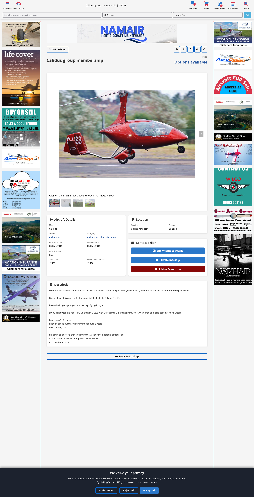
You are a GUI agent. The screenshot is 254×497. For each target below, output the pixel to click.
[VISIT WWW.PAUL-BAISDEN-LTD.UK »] (233, 154)
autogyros (54, 237)
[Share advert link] (204, 49)
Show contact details (170, 250)
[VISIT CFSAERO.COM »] (21, 227)
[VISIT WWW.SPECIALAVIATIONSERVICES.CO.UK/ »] (233, 220)
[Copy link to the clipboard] (177, 49)
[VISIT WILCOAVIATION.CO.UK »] (21, 127)
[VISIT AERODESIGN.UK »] (21, 158)
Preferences (106, 490)
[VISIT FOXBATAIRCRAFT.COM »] (21, 292)
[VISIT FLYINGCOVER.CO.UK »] (21, 78)
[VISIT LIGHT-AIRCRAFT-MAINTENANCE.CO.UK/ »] (127, 34)
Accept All (149, 490)
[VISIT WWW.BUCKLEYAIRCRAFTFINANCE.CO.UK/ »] (21, 318)
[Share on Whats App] (184, 49)
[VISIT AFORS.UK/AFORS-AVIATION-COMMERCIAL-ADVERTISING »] (233, 84)
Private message (170, 260)
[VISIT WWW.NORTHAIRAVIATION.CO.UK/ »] (233, 259)
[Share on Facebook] (190, 49)
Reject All (129, 490)
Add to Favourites (170, 269)
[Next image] (201, 134)
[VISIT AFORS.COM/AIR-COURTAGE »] (21, 258)
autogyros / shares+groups (101, 237)
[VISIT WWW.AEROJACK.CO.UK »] (21, 34)
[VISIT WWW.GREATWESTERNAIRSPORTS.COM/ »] (21, 190)
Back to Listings (59, 49)
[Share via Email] (197, 49)
